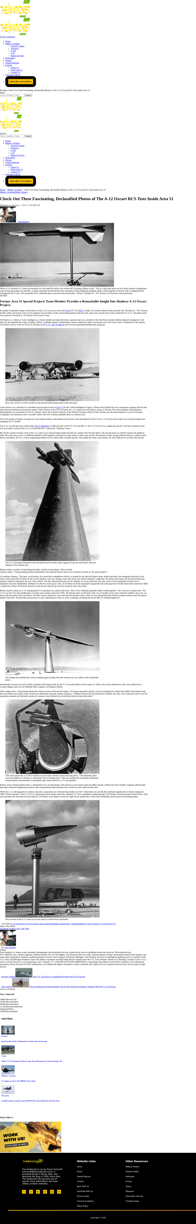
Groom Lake (37, 924)
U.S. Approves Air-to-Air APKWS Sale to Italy (18, 1081)
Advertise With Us (85, 1191)
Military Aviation (7, 192)
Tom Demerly (23, 222)
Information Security (134, 1196)
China (3, 1056)
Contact (80, 1181)
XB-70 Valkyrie (58, 325)
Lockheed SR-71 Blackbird (69, 924)
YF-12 (113, 924)
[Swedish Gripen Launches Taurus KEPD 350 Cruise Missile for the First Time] (8, 1093)
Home (79, 1166)
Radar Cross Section (89, 924)
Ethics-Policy (82, 1206)
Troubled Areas (132, 1201)
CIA (30, 924)
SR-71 (81, 310)
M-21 (68, 310)
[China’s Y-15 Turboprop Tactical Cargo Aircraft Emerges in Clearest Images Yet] (8, 1053)
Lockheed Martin (50, 924)
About (79, 1171)
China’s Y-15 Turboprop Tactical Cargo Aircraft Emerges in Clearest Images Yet (31, 1061)
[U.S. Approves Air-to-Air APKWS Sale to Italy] (8, 1073)
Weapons (5, 1096)
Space (128, 1186)
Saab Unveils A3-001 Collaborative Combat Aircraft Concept (24, 1041)
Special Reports (84, 1176)
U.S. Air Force (104, 924)
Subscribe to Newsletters (21, 81)
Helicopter (130, 1176)
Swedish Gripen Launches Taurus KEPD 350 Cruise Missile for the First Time (30, 1101)
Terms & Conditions (85, 1201)
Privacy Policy (83, 1196)
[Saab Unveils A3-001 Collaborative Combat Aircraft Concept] (8, 1034)
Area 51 (59, 407)
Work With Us (83, 1186)
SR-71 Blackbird (42, 426)
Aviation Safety (132, 1171)
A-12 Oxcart (16, 924)
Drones (4, 1036)
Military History (21, 192)
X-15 (48, 325)
